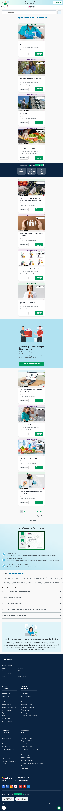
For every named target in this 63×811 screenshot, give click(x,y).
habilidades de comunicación (52, 582)
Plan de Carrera (6, 743)
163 (41, 511)
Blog (3, 713)
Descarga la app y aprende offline (29, 749)
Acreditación (24, 693)
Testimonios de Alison (27, 704)
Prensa (3, 715)
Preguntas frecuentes (24, 778)
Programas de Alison (7, 721)
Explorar (1, 6)
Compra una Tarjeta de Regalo (29, 715)
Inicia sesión (58, 7)
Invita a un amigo (25, 757)
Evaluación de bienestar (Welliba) (9, 753)
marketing (30, 582)
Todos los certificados (26, 696)
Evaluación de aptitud (8, 749)
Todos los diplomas (26, 699)
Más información (24, 54)
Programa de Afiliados (27, 741)
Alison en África (6, 718)
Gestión (4, 668)
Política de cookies (40, 804)
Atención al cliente (23, 780)
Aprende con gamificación (28, 755)
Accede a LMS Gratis (26, 738)
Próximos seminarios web (28, 766)
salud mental (53, 578)
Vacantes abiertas (6, 704)
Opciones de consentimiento (27, 804)
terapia (39, 582)
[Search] (3, 5)
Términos (18, 804)
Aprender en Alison (7, 710)
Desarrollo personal (7, 665)
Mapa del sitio (49, 804)
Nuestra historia (6, 693)
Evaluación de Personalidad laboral (8, 757)
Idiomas (4, 671)
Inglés (3, 676)
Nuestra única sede (7, 701)
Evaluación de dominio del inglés (9, 762)
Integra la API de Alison (27, 752)
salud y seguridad (27, 578)
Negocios (20, 668)
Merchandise (24, 768)
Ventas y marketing (23, 673)
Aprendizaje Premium (27, 713)
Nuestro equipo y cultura (8, 699)
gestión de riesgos (18, 582)
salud (17, 578)
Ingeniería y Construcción (8, 673)
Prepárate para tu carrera (31, 363)
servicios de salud (40, 578)
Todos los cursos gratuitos (28, 701)
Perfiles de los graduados (27, 707)
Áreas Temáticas (25, 710)
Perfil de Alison (25, 743)
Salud (19, 671)
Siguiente (39, 516)
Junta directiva (5, 696)
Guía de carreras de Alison (8, 741)
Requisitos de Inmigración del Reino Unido (32, 763)
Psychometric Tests (7, 746)
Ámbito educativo (22, 676)
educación (6, 582)
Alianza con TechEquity (27, 760)
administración (7, 578)
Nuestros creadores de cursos (9, 707)
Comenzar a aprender (39, 54)
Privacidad (11, 804)
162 (37, 511)
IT (18, 665)
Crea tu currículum (6, 738)
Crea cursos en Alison (26, 746)
